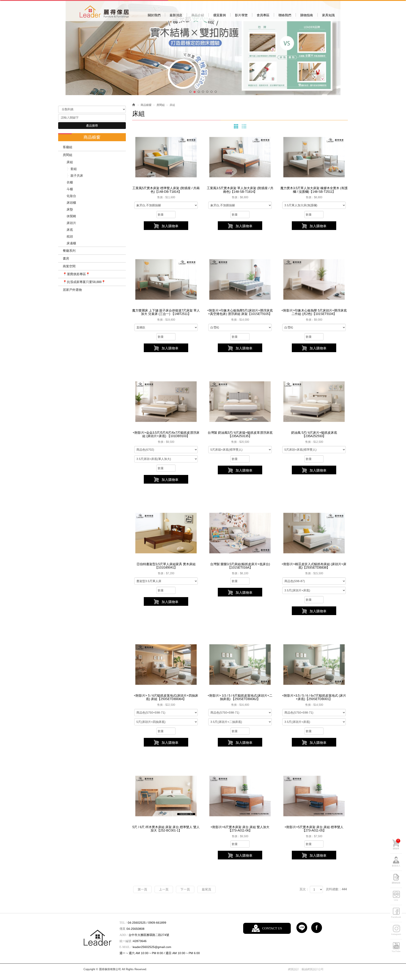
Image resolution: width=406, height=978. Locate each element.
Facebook (396, 917)
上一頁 (164, 889)
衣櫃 (70, 182)
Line (396, 900)
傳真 (122, 928)
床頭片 (71, 223)
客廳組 (67, 147)
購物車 (396, 844)
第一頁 (142, 889)
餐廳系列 (69, 250)
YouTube (396, 951)
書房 (66, 258)
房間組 (67, 155)
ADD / (123, 935)
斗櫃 (70, 189)
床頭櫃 (71, 202)
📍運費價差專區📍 (76, 274)
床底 (70, 229)
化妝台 (71, 196)
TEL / (123, 922)
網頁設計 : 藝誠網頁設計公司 (306, 969)
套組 (73, 169)
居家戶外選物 (72, 289)
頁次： (304, 889)
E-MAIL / (125, 947)
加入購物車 (170, 226)
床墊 (70, 209)
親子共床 (76, 175)
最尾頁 (206, 889)
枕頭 (70, 236)
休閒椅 (71, 216)
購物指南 (396, 883)
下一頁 (185, 889)
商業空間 (69, 266)
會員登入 (396, 865)
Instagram (396, 934)
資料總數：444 (336, 889)
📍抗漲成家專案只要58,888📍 (84, 282)
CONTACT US (272, 928)
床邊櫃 (71, 243)
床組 (70, 162)
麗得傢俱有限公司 (104, 12)
